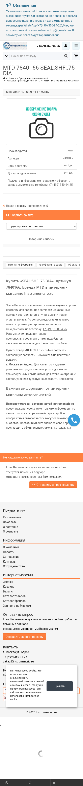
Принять (60, 686)
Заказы (8, 581)
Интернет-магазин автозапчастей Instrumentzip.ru (40, 403)
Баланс (8, 591)
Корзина (8, 586)
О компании (11, 547)
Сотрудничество (14, 566)
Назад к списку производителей (27, 205)
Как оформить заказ (50, 264)
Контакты (9, 561)
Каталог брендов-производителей (28, 78)
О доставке (10, 526)
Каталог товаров (14, 596)
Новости (8, 552)
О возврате (10, 531)
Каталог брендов (14, 600)
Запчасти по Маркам (17, 605)
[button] (74, 420)
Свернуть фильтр (21, 215)
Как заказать (12, 517)
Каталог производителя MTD (23, 80)
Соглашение (11, 556)
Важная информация (20, 264)
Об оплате (74, 264)
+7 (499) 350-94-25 (47, 46)
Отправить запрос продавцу (55, 484)
